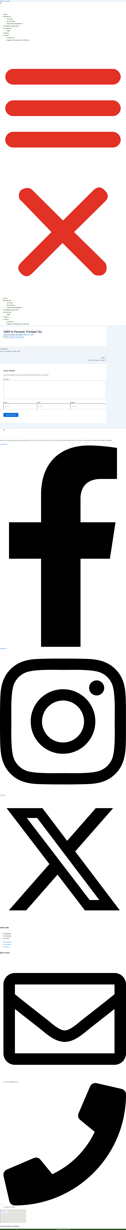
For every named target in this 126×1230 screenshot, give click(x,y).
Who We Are (7, 16)
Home (5, 14)
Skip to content (5, 1)
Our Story (10, 19)
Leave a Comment (9, 335)
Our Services (7, 28)
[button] (63, 169)
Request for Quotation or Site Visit (18, 40)
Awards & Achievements (14, 23)
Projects (6, 33)
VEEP (8, 31)
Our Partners (11, 21)
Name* (5, 402)
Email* (39, 402)
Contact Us (10, 38)
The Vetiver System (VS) (11, 26)
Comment (6, 379)
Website (72, 402)
